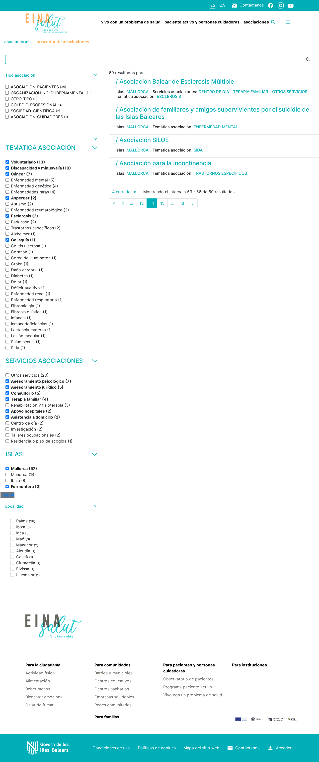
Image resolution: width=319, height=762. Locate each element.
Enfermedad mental (216, 126)
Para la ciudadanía (42, 664)
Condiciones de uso (111, 747)
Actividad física (40, 672)
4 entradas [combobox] (126, 192)
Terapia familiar (250, 91)
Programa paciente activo (187, 686)
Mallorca (138, 91)
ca (222, 5)
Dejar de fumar (39, 704)
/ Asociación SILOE (142, 140)
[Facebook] (271, 5)
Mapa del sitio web (201, 747)
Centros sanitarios (111, 688)
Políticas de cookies (157, 747)
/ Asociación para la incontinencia (163, 163)
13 (143, 204)
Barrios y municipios (113, 672)
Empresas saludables (114, 696)
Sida (198, 150)
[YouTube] (291, 5)
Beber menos (37, 688)
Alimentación (37, 680)
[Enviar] (308, 59)
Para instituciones (249, 664)
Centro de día (213, 91)
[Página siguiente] (192, 203)
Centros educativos (112, 680)
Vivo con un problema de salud (192, 694)
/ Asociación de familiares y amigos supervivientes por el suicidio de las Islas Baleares (212, 113)
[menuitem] (130, 22)
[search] (273, 22)
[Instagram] (281, 5)
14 (153, 204)
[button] (50, 75)
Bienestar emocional (44, 696)
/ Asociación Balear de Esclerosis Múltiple (175, 81)
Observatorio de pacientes (188, 678)
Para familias (106, 716)
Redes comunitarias (112, 704)
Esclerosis (169, 96)
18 (183, 204)
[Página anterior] (114, 203)
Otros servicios (289, 91)
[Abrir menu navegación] (288, 22)
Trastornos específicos (220, 173)
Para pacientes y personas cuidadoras (189, 667)
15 (164, 204)
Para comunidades (112, 664)
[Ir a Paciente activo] (47, 23)
